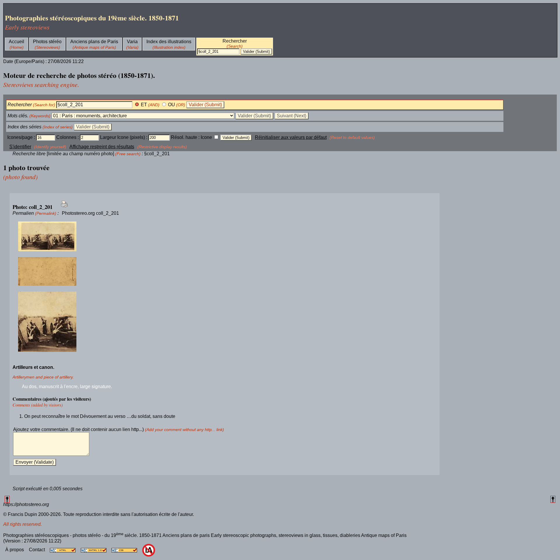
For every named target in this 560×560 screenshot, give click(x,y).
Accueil (16, 41)
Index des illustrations (168, 41)
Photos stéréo (47, 41)
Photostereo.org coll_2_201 (90, 213)
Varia (132, 41)
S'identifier (20, 146)
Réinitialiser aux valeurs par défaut (291, 137)
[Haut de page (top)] (7, 499)
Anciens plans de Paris (94, 41)
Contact (37, 549)
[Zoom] (224, 236)
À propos (15, 549)
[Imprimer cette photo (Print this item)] (62, 207)
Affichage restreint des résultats (101, 146)
